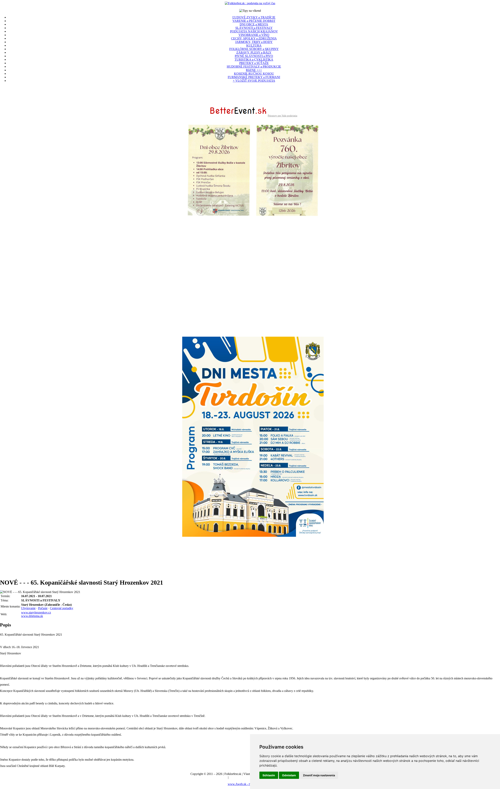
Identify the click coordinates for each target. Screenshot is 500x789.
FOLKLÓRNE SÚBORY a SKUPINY (254, 49)
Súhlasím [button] (268, 775)
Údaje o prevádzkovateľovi (210, 777)
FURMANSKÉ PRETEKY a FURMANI (254, 77)
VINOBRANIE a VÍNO (253, 35)
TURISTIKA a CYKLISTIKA (254, 59)
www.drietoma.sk (32, 616)
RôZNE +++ (254, 70)
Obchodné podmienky (243, 777)
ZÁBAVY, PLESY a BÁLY (253, 52)
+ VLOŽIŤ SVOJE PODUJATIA (254, 80)
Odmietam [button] (289, 775)
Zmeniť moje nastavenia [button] (319, 775)
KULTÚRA (254, 45)
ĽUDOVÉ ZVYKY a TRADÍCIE (253, 17)
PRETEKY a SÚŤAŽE (254, 63)
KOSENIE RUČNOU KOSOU (254, 73)
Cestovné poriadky (61, 608)
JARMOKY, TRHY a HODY (254, 42)
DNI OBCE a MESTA (254, 24)
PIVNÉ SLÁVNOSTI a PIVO (254, 56)
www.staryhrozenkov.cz (36, 612)
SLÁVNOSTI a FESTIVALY (254, 28)
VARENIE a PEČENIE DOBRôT (253, 20)
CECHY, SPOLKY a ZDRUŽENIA (254, 38)
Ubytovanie (28, 608)
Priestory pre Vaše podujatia (282, 115)
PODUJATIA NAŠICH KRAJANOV (254, 31)
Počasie (42, 608)
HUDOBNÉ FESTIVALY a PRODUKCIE (254, 66)
